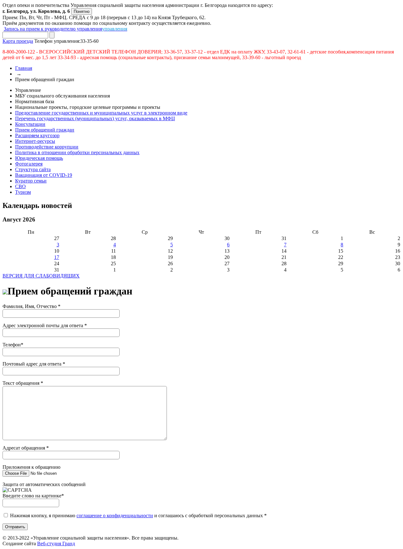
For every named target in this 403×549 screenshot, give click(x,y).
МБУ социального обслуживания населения (62, 95)
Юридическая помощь (39, 158)
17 (56, 257)
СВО (20, 186)
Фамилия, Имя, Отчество (31, 306)
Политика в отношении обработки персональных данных (77, 152)
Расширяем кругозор (37, 135)
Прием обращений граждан (44, 129)
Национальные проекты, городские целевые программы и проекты (87, 107)
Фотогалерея (29, 163)
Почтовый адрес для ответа (34, 364)
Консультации (30, 124)
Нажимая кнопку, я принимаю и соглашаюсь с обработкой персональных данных (138, 515)
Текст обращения (23, 383)
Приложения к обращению (31, 467)
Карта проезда (18, 41)
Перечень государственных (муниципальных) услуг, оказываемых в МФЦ (95, 118)
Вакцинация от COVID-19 (43, 175)
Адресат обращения (26, 448)
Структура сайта (33, 169)
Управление (28, 90)
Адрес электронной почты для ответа (45, 325)
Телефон (13, 344)
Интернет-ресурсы (35, 141)
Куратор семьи (31, 180)
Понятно (81, 11)
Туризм (23, 192)
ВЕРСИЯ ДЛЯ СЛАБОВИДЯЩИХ (41, 275)
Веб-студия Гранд (56, 543)
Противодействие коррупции (46, 146)
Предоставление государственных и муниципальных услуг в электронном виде (101, 112)
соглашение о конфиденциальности (115, 515)
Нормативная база (34, 101)
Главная (23, 68)
